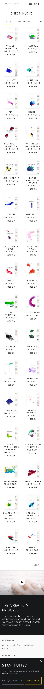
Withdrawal (29, 645)
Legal (12, 645)
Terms (19, 645)
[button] (35, 4)
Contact (6, 648)
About (5, 645)
